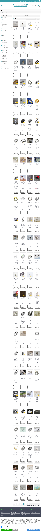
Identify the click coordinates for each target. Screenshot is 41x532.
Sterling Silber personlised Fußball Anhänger (37, 280)
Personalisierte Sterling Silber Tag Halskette (30, 472)
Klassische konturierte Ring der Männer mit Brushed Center (16, 340)
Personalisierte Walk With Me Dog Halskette (23, 224)
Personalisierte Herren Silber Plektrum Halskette (23, 435)
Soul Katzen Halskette (30, 164)
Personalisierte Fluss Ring (23, 398)
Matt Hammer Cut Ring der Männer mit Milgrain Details (16, 184)
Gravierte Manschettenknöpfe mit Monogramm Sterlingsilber (30, 87)
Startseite (33, 514)
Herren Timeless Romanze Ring (37, 472)
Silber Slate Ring (23, 164)
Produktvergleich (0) (20, 18)
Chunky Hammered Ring (30, 298)
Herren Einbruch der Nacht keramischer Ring (23, 417)
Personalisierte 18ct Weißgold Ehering (23, 279)
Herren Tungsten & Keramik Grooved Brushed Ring (30, 454)
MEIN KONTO (24, 514)
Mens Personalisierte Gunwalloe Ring (37, 492)
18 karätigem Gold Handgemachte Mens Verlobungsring (23, 67)
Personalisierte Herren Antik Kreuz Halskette (37, 435)
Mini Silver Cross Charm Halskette (37, 29)
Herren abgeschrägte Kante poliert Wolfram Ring (16, 359)
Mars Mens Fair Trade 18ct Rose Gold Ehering (23, 49)
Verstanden (6, 529)
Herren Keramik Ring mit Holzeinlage (37, 67)
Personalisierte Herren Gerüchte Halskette (37, 224)
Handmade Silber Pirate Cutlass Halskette (16, 126)
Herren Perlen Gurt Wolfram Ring (23, 262)
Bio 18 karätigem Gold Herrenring (23, 183)
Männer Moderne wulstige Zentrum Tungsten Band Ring (16, 146)
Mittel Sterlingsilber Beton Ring (37, 183)
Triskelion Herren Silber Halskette (16, 242)
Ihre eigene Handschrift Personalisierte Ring (37, 319)
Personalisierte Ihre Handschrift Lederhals (37, 48)
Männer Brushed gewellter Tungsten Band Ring (16, 435)
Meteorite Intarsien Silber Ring (16, 416)
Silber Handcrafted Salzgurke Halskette (23, 377)
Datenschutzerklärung (34, 529)
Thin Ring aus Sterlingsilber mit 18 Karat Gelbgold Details (37, 300)
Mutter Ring (15, 48)
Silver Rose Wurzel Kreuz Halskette (23, 298)
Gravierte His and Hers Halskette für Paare (16, 262)
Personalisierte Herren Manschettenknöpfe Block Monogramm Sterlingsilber (37, 378)
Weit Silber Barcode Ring (30, 105)
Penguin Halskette (37, 164)
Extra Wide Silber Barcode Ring (37, 416)
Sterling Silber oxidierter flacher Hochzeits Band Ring (30, 204)
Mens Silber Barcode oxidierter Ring (16, 225)
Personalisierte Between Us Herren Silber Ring (16, 473)
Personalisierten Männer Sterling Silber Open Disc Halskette (23, 106)
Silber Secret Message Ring (15, 29)
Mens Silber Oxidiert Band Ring (37, 358)
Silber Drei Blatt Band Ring (16, 298)
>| (28, 503)
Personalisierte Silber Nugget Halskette (23, 145)
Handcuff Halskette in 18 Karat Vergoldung (16, 453)
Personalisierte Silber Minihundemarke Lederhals (37, 261)
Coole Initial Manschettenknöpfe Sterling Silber (30, 262)
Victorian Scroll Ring (23, 338)
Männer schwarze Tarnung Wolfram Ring (23, 126)
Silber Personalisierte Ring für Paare (30, 377)
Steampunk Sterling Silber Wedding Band (23, 359)
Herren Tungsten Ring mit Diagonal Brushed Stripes (23, 243)
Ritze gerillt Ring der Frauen (30, 48)
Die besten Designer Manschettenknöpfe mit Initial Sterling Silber (37, 146)
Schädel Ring (30, 398)
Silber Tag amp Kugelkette (30, 416)
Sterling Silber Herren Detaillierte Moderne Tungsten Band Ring (37, 205)
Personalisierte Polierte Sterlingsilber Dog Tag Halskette (23, 493)
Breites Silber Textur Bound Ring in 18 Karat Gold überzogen (37, 107)
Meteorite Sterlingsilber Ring (30, 338)
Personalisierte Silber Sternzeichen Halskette (30, 67)
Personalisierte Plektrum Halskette (16, 105)
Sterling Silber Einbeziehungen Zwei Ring (37, 453)
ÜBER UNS (13, 514)
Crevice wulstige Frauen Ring (23, 203)
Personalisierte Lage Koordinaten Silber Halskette (30, 359)
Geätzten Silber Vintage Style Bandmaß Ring (16, 280)
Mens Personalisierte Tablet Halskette (37, 125)
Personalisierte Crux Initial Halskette (30, 279)
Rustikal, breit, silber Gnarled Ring (30, 319)
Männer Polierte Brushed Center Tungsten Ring (30, 435)
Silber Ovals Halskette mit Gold (30, 183)
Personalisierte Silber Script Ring (37, 399)
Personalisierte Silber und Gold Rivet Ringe (37, 242)
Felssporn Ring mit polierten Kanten (23, 87)
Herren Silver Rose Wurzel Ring (16, 399)
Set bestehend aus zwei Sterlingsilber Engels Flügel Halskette (30, 30)
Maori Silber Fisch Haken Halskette (30, 146)
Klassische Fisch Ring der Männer (37, 338)
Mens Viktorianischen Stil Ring (16, 318)
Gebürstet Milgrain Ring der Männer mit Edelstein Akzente (16, 68)
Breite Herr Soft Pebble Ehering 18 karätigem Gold (16, 87)
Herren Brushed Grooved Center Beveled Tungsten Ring (23, 474)
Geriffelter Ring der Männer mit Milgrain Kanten (37, 87)
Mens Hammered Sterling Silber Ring (16, 165)
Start (1, 12)
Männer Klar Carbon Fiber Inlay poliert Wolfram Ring (30, 127)
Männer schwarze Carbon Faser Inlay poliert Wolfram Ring (23, 320)
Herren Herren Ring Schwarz (23, 29)
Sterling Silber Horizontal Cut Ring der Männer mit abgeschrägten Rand (16, 379)
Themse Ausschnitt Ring (30, 242)
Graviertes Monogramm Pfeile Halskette (30, 224)
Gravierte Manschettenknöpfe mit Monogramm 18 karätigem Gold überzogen (16, 205)
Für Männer (5, 12)
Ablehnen (15, 529)
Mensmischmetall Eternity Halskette (30, 492)
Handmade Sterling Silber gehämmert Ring (16, 493)
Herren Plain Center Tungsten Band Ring (23, 454)
